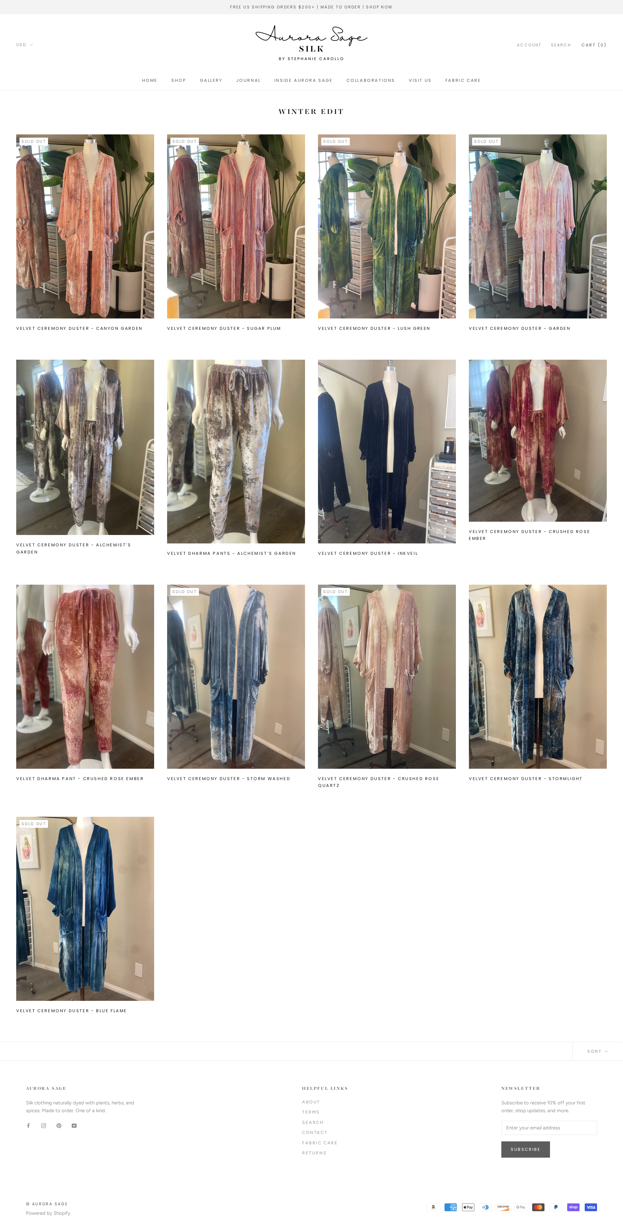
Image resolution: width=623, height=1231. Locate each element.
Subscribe (526, 1149)
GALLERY (211, 80)
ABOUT (311, 1102)
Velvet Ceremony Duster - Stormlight (526, 779)
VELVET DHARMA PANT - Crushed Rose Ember (80, 779)
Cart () (594, 45)
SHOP (178, 80)
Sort (595, 1051)
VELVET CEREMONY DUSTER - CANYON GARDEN (79, 328)
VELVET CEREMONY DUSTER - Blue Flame (71, 1011)
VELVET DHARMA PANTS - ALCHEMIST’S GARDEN (231, 553)
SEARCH (313, 1122)
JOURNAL (248, 80)
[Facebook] (28, 1125)
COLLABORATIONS (371, 80)
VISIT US (420, 80)
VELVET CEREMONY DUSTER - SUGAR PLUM (224, 328)
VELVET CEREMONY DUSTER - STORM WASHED (228, 779)
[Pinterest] (58, 1125)
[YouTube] (74, 1125)
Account (529, 44)
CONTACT (314, 1132)
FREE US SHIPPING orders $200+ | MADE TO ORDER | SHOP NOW (311, 7)
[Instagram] (43, 1125)
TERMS (311, 1112)
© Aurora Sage (47, 1204)
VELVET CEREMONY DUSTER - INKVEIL (368, 553)
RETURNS (314, 1152)
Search (561, 44)
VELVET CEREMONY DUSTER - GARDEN (520, 328)
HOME (150, 80)
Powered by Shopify (48, 1213)
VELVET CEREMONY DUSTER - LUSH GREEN (374, 328)
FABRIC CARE (463, 80)
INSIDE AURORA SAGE (304, 80)
